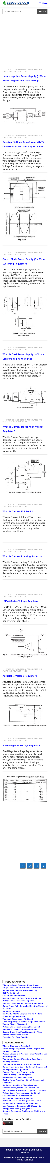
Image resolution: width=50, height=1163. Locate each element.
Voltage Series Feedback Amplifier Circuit (21, 1093)
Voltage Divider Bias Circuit (15, 1024)
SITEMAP (25, 1153)
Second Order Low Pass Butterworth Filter (22, 998)
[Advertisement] (25, 40)
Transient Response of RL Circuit (18, 1019)
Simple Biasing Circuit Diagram (17, 1075)
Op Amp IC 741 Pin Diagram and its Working (22, 1014)
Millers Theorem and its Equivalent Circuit (22, 1101)
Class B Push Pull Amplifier (15, 996)
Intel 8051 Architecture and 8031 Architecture (23, 1003)
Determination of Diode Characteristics (20, 1103)
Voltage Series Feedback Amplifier (18, 1001)
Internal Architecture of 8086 (15, 1035)
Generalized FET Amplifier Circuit (18, 1077)
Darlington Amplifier (12, 1011)
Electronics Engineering (15, 69)
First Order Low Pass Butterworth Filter (20, 1029)
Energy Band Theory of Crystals (17, 1109)
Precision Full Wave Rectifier (16, 1037)
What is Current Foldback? (18, 511)
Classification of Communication (17, 1096)
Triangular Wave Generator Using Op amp (21, 985)
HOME (8, 1150)
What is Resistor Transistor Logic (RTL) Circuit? (24, 1090)
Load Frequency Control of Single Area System (24, 1022)
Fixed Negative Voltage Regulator (21, 745)
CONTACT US (36, 1150)
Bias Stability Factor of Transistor (18, 1098)
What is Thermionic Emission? (16, 1046)
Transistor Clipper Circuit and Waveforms (21, 1064)
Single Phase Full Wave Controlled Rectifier (22, 988)
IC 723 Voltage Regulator (14, 1016)
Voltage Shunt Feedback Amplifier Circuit (21, 1027)
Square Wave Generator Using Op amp (20, 990)
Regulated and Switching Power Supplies (23, 70)
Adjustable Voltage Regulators (20, 676)
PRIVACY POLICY (21, 1150)
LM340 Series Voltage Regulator (21, 601)
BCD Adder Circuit (11, 993)
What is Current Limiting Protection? (24, 556)
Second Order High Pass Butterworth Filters (22, 1032)
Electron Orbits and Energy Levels (18, 1072)
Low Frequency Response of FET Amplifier (22, 1106)
